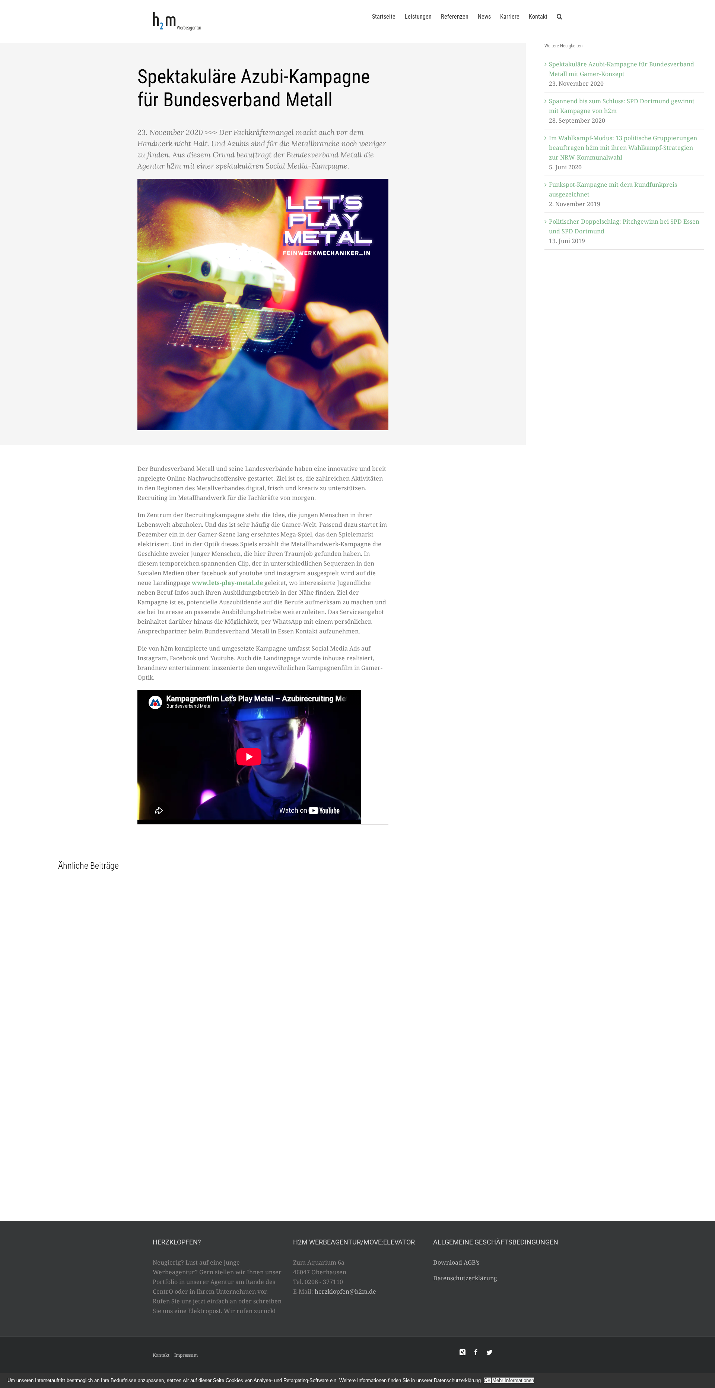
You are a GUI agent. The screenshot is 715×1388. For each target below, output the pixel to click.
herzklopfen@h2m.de (345, 1291)
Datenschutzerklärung (465, 1278)
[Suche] (559, 16)
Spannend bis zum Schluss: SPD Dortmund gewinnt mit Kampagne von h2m (622, 106)
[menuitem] (388, 16)
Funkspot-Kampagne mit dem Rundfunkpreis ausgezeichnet (613, 189)
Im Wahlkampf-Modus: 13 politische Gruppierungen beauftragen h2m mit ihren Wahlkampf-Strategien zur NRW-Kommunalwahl (623, 147)
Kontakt (161, 1355)
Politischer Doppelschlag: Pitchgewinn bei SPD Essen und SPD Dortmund (624, 226)
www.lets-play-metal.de (227, 583)
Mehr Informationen (513, 1380)
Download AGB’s (456, 1262)
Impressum (186, 1355)
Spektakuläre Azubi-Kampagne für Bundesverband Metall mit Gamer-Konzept (621, 69)
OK (487, 1380)
